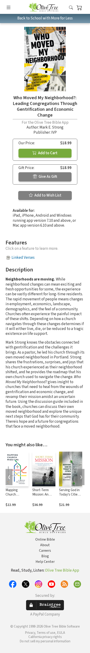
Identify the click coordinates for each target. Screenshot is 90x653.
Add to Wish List (47, 195)
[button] (71, 7)
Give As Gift (47, 176)
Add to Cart (47, 153)
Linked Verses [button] (23, 257)
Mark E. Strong (51, 127)
